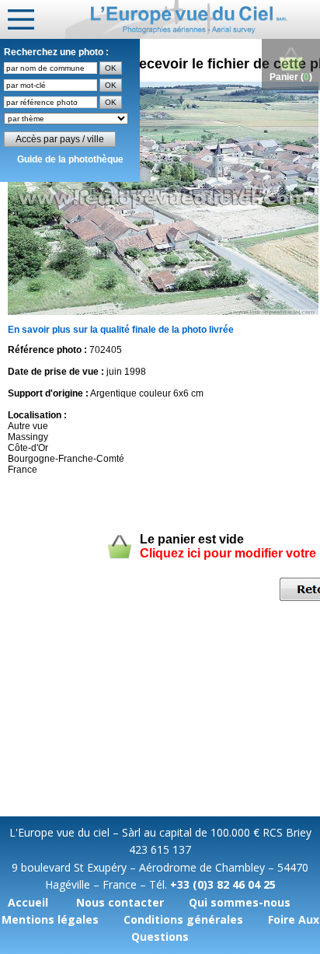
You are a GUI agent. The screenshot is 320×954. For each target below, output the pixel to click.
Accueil (28, 902)
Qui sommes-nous (239, 902)
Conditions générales (183, 919)
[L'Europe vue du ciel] (192, 19)
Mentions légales (50, 919)
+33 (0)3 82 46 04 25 (223, 884)
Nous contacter (120, 902)
